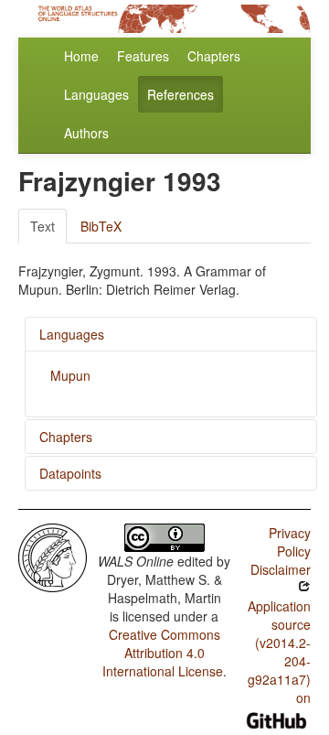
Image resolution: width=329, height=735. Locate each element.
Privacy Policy (290, 542)
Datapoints (70, 473)
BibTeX (101, 226)
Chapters (213, 56)
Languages (96, 94)
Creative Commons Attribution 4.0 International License (162, 652)
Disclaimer (280, 569)
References (180, 94)
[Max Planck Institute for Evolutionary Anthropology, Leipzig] (52, 555)
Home (81, 56)
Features (143, 56)
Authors (86, 133)
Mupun (70, 375)
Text (42, 226)
